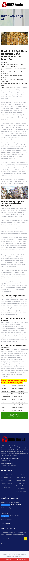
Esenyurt (20, 391)
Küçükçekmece (5, 396)
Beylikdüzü (14, 388)
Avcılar (3, 385)
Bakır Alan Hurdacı (6, 487)
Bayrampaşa (21, 385)
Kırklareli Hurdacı (20, 488)
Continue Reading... (6, 508)
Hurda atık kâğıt (5, 349)
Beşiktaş (20, 396)
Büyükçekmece (22, 394)
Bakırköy (3, 388)
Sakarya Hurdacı (20, 477)
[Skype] (6, 546)
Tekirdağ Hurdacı (20, 483)
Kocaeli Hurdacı (20, 480)
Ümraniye (21, 407)
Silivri (12, 394)
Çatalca (13, 391)
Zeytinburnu (21, 402)
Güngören (14, 396)
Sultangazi (21, 399)
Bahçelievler (4, 391)
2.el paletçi (5, 516)
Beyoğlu (3, 399)
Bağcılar (20, 388)
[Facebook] (2, 546)
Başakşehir (14, 385)
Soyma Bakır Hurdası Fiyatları (10, 502)
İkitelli (20, 410)
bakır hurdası (5, 504)
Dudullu (13, 410)
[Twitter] (4, 546)
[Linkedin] (8, 546)
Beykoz (3, 407)
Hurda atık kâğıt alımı (7, 87)
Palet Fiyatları (5, 513)
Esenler (3, 405)
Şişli (2, 402)
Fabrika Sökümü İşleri (7, 480)
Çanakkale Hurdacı (21, 491)
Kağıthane (14, 402)
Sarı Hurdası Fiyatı (6, 477)
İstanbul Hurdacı (20, 475)
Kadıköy (13, 405)
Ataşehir (20, 405)
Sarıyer (13, 399)
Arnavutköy (4, 394)
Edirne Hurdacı (20, 486)
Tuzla (2, 410)
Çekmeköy (14, 407)
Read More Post (5, 523)
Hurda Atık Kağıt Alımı (7, 475)
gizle (5, 62)
